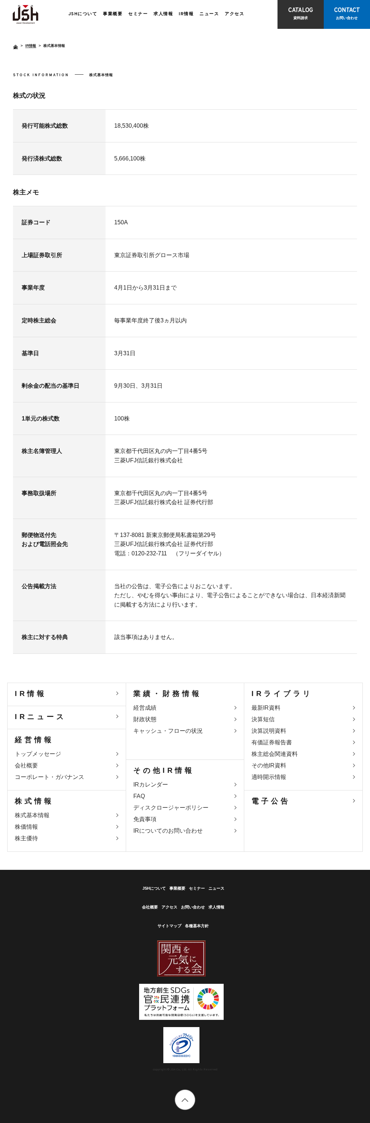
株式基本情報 (25, 14)
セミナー (138, 14)
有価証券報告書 (271, 742)
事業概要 (112, 14)
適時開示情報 (268, 777)
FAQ (139, 796)
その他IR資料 (268, 765)
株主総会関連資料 (274, 754)
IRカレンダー (150, 784)
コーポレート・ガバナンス (49, 777)
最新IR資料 (265, 708)
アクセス (234, 14)
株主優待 (26, 838)
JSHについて (83, 14)
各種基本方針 (197, 926)
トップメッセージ (38, 754)
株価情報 (26, 827)
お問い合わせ (193, 907)
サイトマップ (169, 926)
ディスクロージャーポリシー (170, 808)
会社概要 (26, 765)
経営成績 (144, 708)
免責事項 (144, 819)
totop (185, 1099)
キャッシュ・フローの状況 (168, 731)
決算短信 (263, 719)
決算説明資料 (268, 731)
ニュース (209, 14)
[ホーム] (15, 47)
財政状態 (144, 719)
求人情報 (163, 14)
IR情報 (186, 14)
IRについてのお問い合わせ (168, 831)
